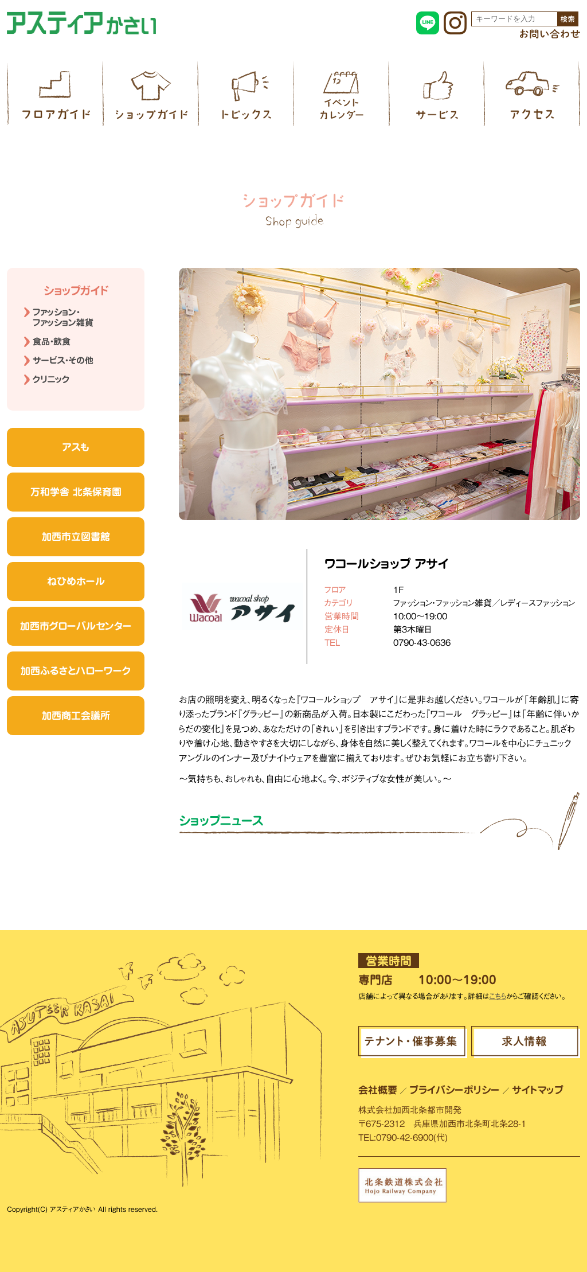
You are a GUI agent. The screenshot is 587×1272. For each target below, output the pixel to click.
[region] (379, 394)
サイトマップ (537, 1090)
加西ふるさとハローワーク (76, 671)
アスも (75, 447)
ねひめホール (76, 581)
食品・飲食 (52, 341)
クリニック (51, 379)
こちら (497, 996)
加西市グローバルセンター (76, 626)
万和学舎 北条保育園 (76, 492)
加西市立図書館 (76, 536)
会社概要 (377, 1090)
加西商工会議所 (76, 715)
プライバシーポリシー (454, 1090)
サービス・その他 (63, 360)
